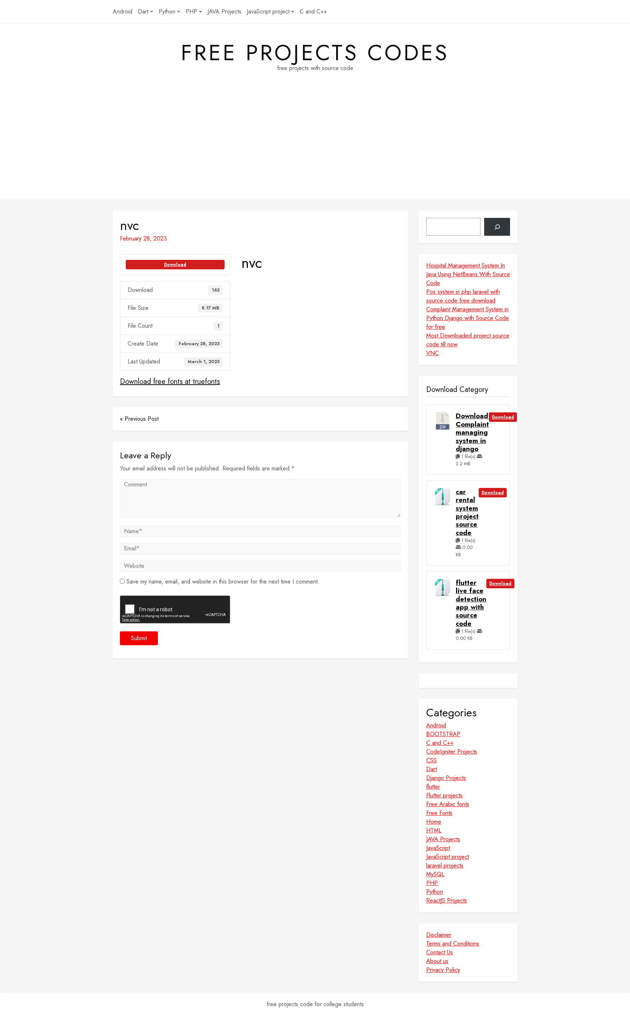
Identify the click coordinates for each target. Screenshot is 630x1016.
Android (122, 11)
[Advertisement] (315, 148)
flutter (433, 786)
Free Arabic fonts (447, 804)
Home (433, 821)
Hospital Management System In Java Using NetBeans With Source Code (468, 274)
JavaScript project (268, 11)
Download (175, 264)
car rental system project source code (467, 512)
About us (437, 961)
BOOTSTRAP (443, 734)
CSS (431, 760)
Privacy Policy (443, 970)
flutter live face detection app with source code (471, 603)
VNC (432, 353)
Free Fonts (439, 813)
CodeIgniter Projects (451, 751)
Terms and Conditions (452, 943)
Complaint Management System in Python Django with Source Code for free (467, 318)
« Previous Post (139, 419)
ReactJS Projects (446, 900)
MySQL (435, 874)
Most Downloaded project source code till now (467, 340)
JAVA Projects (224, 11)
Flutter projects (444, 795)
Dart (143, 11)
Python (167, 11)
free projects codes (315, 53)
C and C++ (313, 11)
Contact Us (439, 952)
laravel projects (444, 865)
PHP (191, 11)
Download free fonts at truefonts (170, 381)
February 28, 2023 (143, 238)
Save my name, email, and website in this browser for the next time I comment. (223, 581)
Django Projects (446, 778)
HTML (434, 830)
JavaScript (438, 848)
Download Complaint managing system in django (472, 432)
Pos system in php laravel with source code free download (463, 296)
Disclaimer (438, 935)
